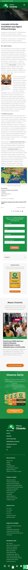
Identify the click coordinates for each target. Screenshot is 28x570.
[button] (24, 6)
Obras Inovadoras (22, 207)
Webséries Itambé (10, 480)
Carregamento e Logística (12, 554)
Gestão (8, 433)
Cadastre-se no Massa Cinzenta (13, 471)
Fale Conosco (9, 543)
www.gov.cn (4, 195)
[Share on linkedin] (19, 211)
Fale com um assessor (11, 548)
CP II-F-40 (8, 513)
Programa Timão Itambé (12, 559)
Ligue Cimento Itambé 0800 (13, 545)
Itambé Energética (10, 496)
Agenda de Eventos (11, 444)
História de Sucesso (11, 490)
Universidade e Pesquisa (12, 441)
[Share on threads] (15, 211)
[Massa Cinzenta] (9, 5)
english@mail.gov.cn (6, 193)
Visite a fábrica (10, 492)
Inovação (18, 207)
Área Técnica (10, 430)
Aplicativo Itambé (10, 517)
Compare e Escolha (11, 515)
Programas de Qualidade (12, 489)
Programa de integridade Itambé (14, 485)
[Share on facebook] (12, 211)
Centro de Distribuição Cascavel (14, 557)
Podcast (8, 447)
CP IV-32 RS (9, 510)
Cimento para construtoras (12, 529)
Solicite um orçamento (11, 547)
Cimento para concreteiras (12, 531)
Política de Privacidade (11, 498)
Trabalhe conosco (10, 499)
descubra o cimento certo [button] (15, 411)
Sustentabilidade (11, 438)
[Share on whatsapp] (20, 211)
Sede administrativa (11, 552)
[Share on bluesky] (22, 211)
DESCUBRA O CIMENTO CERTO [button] (15, 291)
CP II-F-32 (8, 508)
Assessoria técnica (11, 561)
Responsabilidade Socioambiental (14, 487)
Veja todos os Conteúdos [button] (15, 365)
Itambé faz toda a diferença (13, 483)
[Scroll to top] (13, 567)
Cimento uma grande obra (12, 481)
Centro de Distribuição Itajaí (13, 556)
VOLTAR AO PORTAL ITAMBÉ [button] (7, 1)
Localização (9, 494)
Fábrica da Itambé (10, 550)
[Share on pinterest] (17, 211)
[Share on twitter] (13, 211)
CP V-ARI (8, 512)
